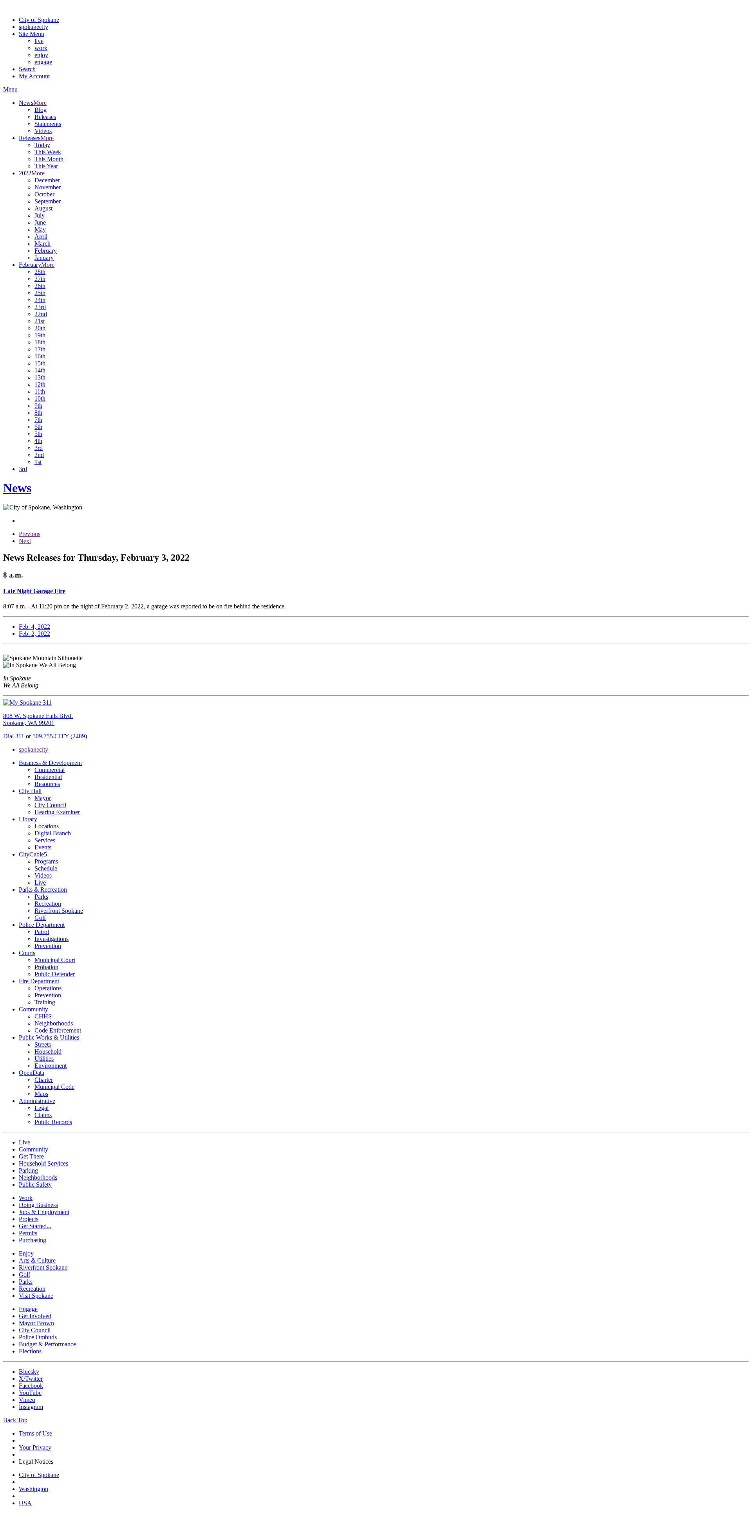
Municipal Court (54, 960)
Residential (48, 777)
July (39, 215)
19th (39, 335)
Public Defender (54, 974)
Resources (47, 784)
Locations (46, 826)
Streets (42, 1044)
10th (39, 398)
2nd (39, 455)
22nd (40, 314)
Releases (45, 116)
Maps (41, 1093)
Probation (46, 967)
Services (44, 840)
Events (42, 847)
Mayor (42, 798)
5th (38, 433)
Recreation (47, 903)
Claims (43, 1115)
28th (39, 271)
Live (40, 882)
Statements (47, 124)
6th (38, 426)
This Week (47, 152)
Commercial (49, 769)
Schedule (45, 868)
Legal (41, 1108)
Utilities (44, 1058)
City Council (50, 805)
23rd (40, 307)
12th (39, 384)
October (44, 194)
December (47, 180)
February (45, 250)
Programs (46, 861)
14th (39, 370)
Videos (43, 131)
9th (38, 405)
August (43, 208)
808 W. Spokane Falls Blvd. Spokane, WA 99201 (38, 719)
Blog (40, 109)
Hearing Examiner (57, 812)
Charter (43, 1079)
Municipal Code (54, 1086)
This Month (48, 159)
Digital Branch (52, 833)
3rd (38, 447)
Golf (40, 917)
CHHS (43, 1016)
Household (47, 1051)
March (42, 243)
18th (39, 342)
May (40, 229)
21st (39, 321)
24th (39, 300)
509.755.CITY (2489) (60, 736)
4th (38, 440)
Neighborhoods (53, 1023)
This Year (46, 166)
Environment (50, 1065)
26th (39, 285)
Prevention (47, 946)
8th (38, 412)
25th (39, 293)
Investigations (51, 939)
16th (39, 356)
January (44, 257)
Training (44, 1002)
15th (39, 363)
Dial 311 (13, 736)
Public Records (53, 1122)
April (40, 236)
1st (38, 462)
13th (39, 377)
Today (42, 145)
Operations (47, 988)
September (47, 201)
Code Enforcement (57, 1030)
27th (39, 278)
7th (38, 419)
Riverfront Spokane (58, 910)
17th (39, 349)
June (40, 222)
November (47, 187)
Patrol (41, 931)
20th (39, 328)
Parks (41, 896)
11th (39, 391)
